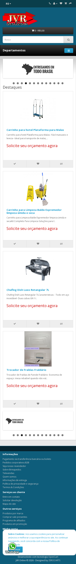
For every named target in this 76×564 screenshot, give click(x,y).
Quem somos (9, 476)
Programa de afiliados (14, 520)
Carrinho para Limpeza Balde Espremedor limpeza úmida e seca (34, 211)
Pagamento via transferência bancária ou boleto (27, 459)
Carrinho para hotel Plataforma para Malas (35, 130)
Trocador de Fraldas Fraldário (26, 370)
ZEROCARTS (54, 560)
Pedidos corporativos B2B (16, 462)
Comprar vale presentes (15, 516)
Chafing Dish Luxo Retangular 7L (28, 290)
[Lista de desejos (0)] (61, 3)
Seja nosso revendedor (14, 466)
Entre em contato (11, 496)
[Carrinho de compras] (66, 3)
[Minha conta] (55, 3)
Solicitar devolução (12, 500)
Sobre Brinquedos (12, 469)
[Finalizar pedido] (70, 3)
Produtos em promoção (15, 524)
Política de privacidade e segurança (20, 483)
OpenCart (53, 556)
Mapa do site (9, 503)
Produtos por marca (13, 513)
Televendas (8, 473)
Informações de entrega (15, 480)
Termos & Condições (13, 487)
